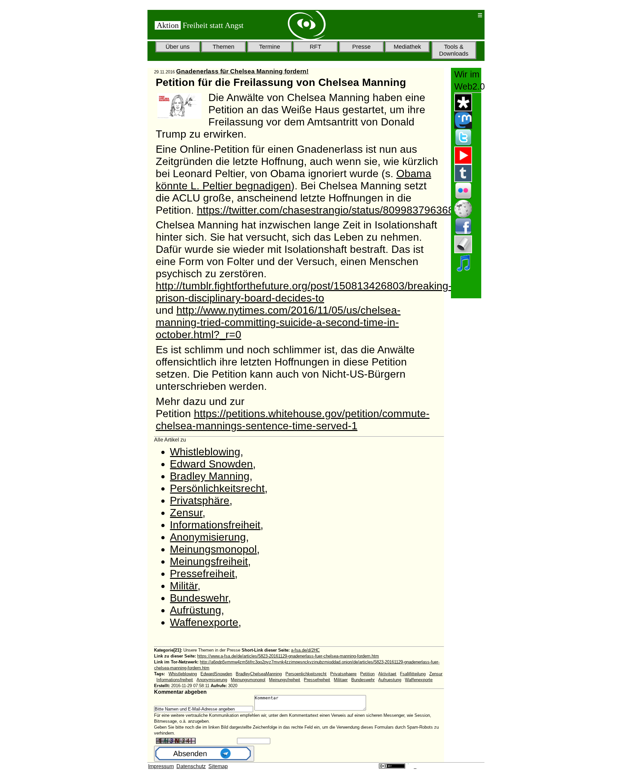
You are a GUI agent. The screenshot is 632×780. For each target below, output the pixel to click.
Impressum (161, 766)
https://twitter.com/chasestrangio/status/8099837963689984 (337, 210)
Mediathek (407, 46)
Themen (223, 46)
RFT (315, 46)
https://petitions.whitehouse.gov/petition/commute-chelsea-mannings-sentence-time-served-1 (293, 420)
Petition (367, 673)
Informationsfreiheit (215, 525)
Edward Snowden (211, 464)
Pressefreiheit (202, 573)
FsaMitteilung (413, 673)
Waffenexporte (204, 622)
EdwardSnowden (216, 673)
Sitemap (218, 766)
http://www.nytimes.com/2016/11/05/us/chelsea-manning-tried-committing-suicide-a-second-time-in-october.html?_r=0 (278, 322)
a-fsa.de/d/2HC (305, 650)
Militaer (341, 679)
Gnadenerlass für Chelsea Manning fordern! (242, 71)
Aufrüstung (195, 610)
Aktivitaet (387, 673)
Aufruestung (389, 679)
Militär (184, 586)
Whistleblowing (205, 452)
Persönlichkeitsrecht (217, 488)
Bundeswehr (199, 598)
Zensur (186, 513)
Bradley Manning (210, 476)
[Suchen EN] (451, 15)
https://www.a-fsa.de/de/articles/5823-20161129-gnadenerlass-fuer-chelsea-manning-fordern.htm (288, 656)
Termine (269, 46)
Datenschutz (191, 766)
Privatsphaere (343, 673)
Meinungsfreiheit (209, 561)
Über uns (178, 46)
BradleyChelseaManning (259, 673)
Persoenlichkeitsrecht (306, 673)
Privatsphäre (199, 500)
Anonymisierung (208, 537)
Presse (361, 46)
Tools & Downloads (453, 50)
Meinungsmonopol (213, 549)
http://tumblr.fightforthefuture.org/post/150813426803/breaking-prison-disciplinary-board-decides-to (304, 292)
